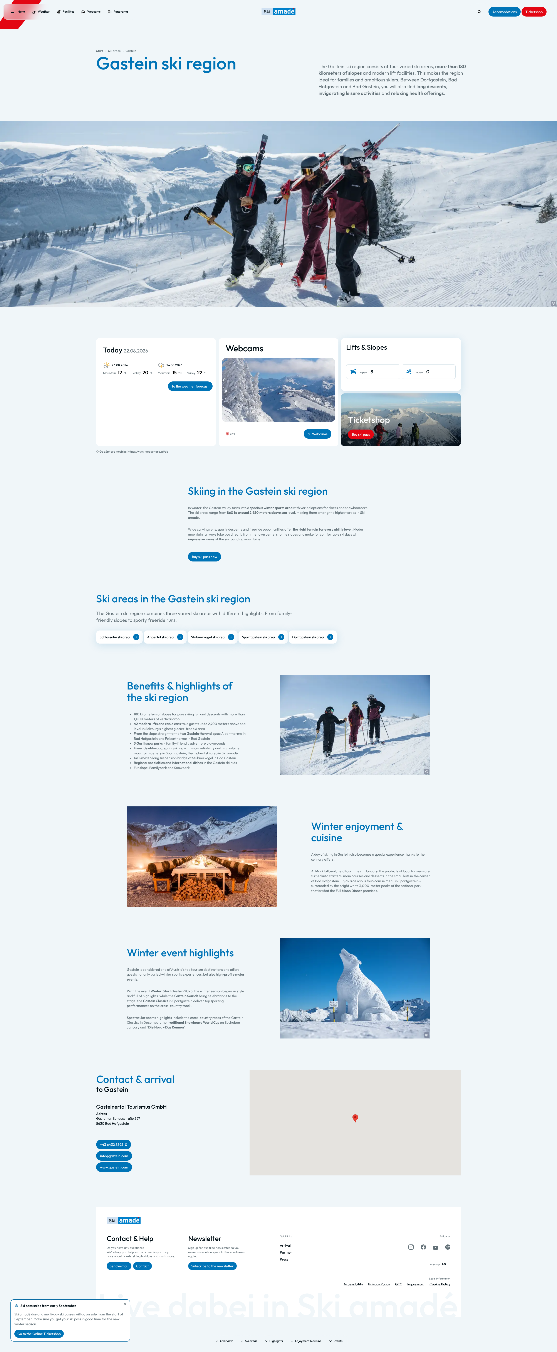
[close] (125, 1304)
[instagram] (411, 1247)
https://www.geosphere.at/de (148, 451)
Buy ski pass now (204, 557)
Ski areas (114, 51)
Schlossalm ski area (115, 637)
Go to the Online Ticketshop (39, 1334)
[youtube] (435, 1247)
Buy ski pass (361, 434)
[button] (553, 303)
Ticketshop (369, 419)
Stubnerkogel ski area (208, 637)
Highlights (276, 1341)
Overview (226, 1341)
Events (338, 1341)
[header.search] (479, 12)
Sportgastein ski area (258, 637)
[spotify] (447, 1247)
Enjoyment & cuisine (308, 1341)
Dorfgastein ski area (308, 637)
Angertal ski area (160, 637)
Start (99, 51)
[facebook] (423, 1247)
